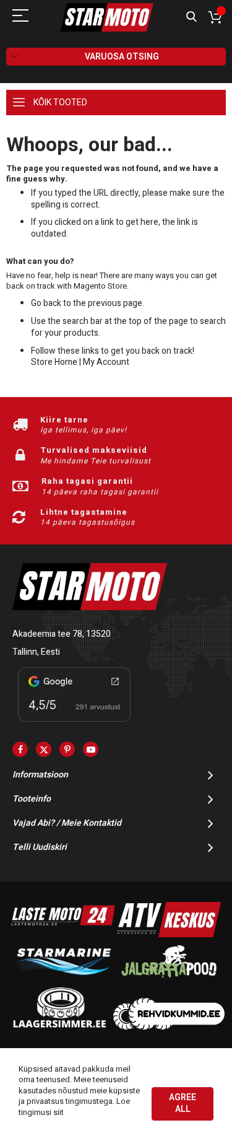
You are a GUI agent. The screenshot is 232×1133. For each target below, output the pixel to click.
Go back (46, 303)
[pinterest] (67, 749)
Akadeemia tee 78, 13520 (61, 634)
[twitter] (43, 749)
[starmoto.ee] (107, 17)
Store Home (54, 362)
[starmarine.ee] (63, 980)
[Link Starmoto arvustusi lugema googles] (74, 724)
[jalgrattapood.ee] (169, 980)
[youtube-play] (90, 749)
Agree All (182, 1103)
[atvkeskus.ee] (169, 934)
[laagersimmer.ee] (59, 1027)
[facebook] (20, 749)
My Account (106, 362)
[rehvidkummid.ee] (169, 1027)
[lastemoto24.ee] (63, 934)
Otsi (191, 17)
